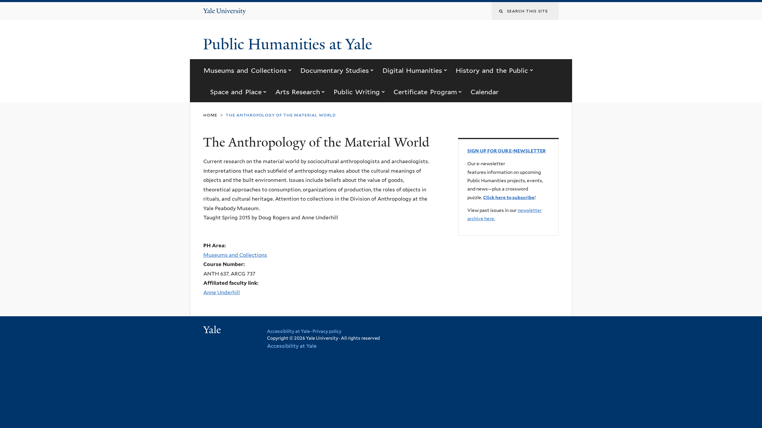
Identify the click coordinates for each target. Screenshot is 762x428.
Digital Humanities (412, 70)
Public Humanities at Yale (289, 44)
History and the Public (492, 70)
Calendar (485, 92)
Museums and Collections (245, 70)
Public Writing (357, 92)
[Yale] (212, 330)
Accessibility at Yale (288, 331)
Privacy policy (327, 331)
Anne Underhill (221, 292)
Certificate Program (425, 92)
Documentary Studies (334, 70)
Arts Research (297, 92)
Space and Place (236, 92)
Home (210, 115)
